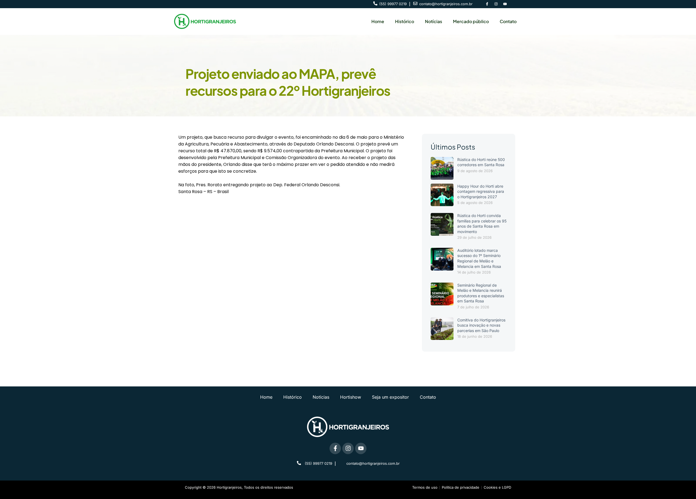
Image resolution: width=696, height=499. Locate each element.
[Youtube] (504, 4)
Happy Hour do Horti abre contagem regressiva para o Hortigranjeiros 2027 (480, 191)
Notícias (433, 21)
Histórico (404, 21)
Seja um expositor (390, 397)
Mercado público (471, 21)
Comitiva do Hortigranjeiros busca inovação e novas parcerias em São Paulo (481, 325)
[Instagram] (495, 4)
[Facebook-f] (486, 4)
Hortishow (350, 397)
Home (377, 21)
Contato (508, 21)
